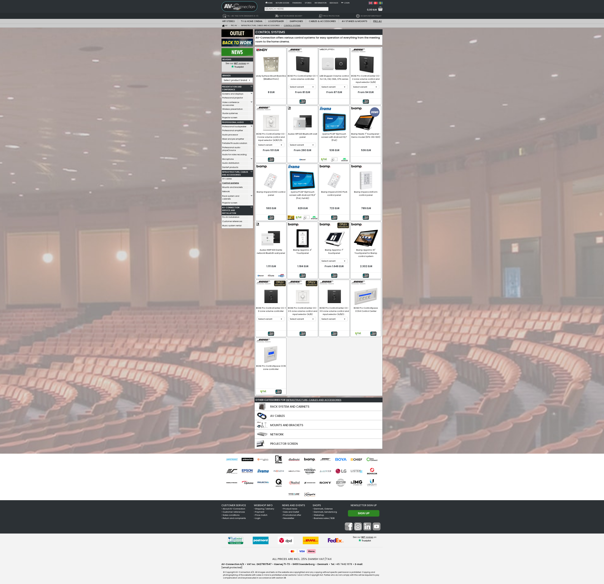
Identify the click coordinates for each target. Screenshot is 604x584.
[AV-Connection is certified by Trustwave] (235, 540)
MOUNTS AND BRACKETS (286, 425)
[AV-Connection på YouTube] (376, 529)
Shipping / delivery (264, 508)
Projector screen (229, 117)
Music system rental (231, 225)
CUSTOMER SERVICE (233, 505)
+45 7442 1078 (343, 564)
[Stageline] (356, 483)
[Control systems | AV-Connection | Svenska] (381, 3)
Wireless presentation (232, 109)
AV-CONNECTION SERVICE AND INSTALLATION (230, 210)
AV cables (227, 178)
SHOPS (317, 505)
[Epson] (247, 471)
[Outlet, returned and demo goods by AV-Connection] (237, 36)
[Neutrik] (232, 483)
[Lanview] (325, 471)
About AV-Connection (234, 508)
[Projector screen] (262, 446)
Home (270, 3)
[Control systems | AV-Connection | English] (370, 3)
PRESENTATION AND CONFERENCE (232, 88)
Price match (261, 515)
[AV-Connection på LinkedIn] (367, 529)
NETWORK (277, 434)
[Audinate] (294, 459)
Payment (259, 511)
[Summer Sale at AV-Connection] (237, 45)
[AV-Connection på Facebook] (349, 529)
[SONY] (325, 483)
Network (226, 191)
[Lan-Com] (310, 471)
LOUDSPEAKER (276, 21)
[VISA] (302, 551)
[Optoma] (247, 483)
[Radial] (294, 483)
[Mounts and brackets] (262, 428)
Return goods (282, 3)
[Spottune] (341, 483)
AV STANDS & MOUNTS (354, 21)
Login (347, 3)
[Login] (342, 2)
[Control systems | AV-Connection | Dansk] (376, 3)
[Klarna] (311, 551)
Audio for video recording (234, 154)
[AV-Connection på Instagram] (358, 529)
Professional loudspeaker (234, 126)
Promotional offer (292, 515)
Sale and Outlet (291, 511)
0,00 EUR (372, 9)
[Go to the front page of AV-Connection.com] (266, 2)
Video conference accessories (230, 103)
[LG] (341, 471)
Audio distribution (230, 163)
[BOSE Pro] (325, 459)
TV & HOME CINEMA (251, 21)
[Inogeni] (278, 471)
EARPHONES (296, 21)
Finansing (297, 3)
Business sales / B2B (324, 518)
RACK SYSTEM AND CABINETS (289, 407)
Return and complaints (234, 518)
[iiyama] (263, 471)
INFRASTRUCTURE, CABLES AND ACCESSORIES (235, 173)
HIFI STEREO (228, 21)
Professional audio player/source (231, 149)
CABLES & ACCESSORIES (322, 21)
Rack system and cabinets (230, 197)
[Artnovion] (247, 459)
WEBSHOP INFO (263, 505)
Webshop (319, 515)
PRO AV (377, 21)
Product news (290, 508)
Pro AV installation (230, 217)
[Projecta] (263, 483)
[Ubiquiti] (372, 483)
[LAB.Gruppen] (294, 471)
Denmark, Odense (323, 508)
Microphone (228, 159)
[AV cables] (262, 418)
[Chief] (356, 459)
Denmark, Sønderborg (325, 511)
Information (321, 3)
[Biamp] (310, 459)
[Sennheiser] (310, 483)
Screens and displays (232, 93)
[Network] (262, 437)
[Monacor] (372, 471)
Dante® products (230, 167)
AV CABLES (277, 416)
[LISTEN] (356, 471)
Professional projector (232, 97)
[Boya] (341, 459)
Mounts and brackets (232, 187)
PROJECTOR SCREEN (284, 444)
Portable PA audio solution (234, 143)
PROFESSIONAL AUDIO (233, 122)
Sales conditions (231, 515)
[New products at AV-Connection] (237, 55)
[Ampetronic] (232, 459)
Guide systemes (230, 113)
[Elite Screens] (232, 471)
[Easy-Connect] (372, 459)
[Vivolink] (294, 494)
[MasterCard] (292, 551)
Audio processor (230, 134)
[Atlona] (263, 459)
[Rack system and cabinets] (262, 409)
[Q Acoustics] (278, 483)
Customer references (232, 221)
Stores (308, 3)
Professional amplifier (232, 130)
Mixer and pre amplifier (233, 139)
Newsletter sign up (364, 505)
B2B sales (334, 3)
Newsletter (288, 518)
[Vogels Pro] (310, 494)
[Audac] (278, 459)
